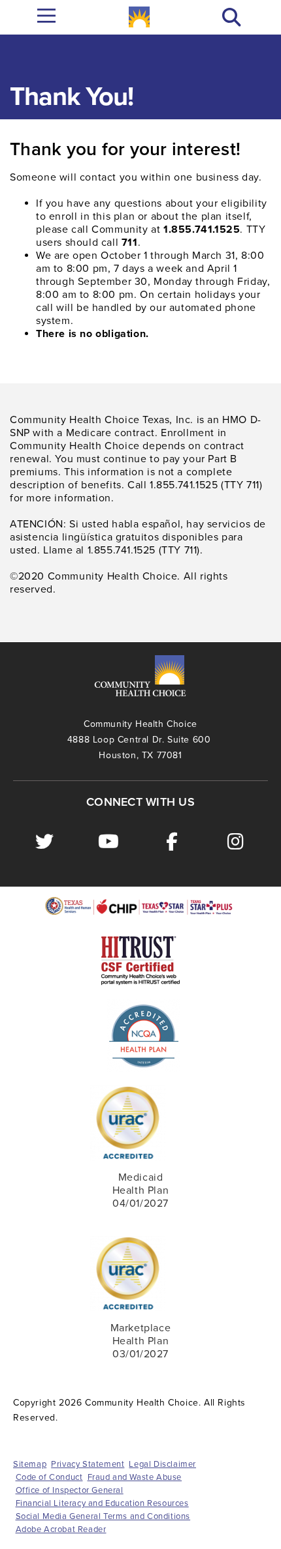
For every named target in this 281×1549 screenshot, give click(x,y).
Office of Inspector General (70, 1490)
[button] (231, 17)
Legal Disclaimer (162, 1464)
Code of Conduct (49, 1477)
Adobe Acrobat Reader (61, 1529)
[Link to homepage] (139, 17)
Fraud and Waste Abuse (135, 1477)
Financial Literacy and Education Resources (102, 1503)
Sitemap (29, 1464)
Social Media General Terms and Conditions (103, 1516)
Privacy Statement (87, 1464)
